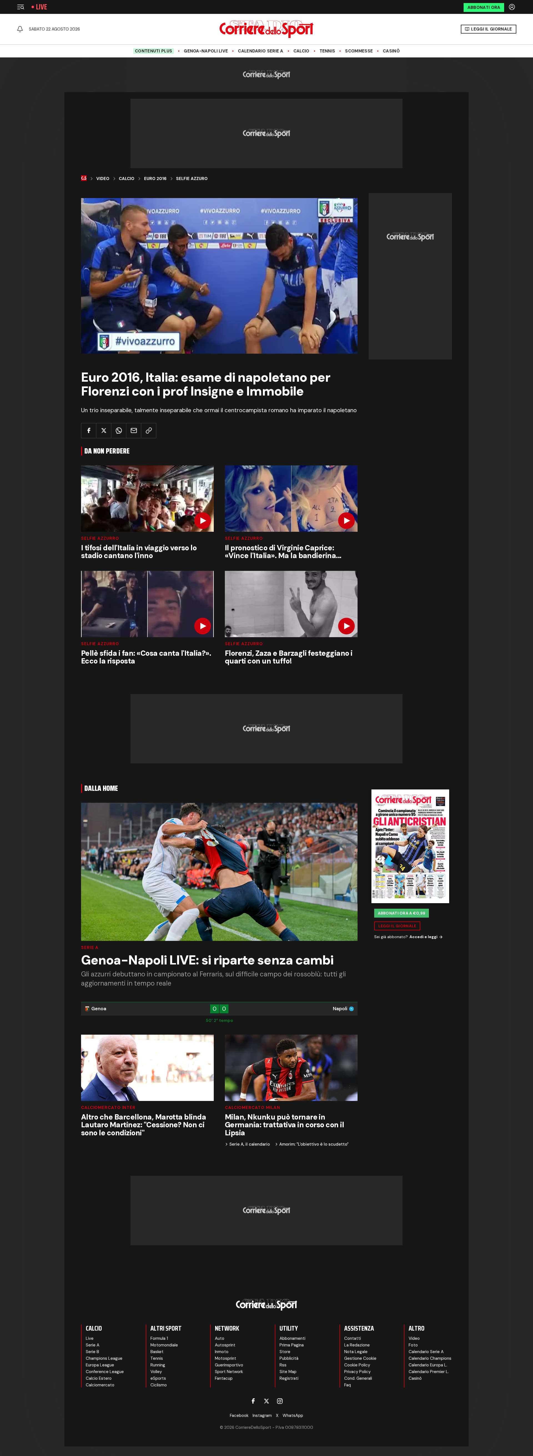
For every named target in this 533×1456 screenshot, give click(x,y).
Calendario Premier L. (429, 1371)
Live (41, 7)
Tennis (327, 51)
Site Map (288, 1371)
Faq (347, 1385)
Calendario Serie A (260, 51)
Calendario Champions (430, 1358)
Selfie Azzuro (192, 178)
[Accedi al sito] (512, 7)
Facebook (239, 1415)
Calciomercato (100, 1385)
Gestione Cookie (360, 1358)
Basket (157, 1351)
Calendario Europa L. (428, 1365)
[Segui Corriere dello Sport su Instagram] (279, 1401)
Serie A (90, 948)
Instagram (262, 1415)
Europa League (100, 1365)
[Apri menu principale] (20, 7)
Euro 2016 (155, 178)
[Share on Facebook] (88, 430)
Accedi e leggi (423, 937)
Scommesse (359, 51)
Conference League (105, 1371)
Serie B (92, 1351)
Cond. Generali (358, 1378)
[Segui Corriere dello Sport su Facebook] (253, 1401)
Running (157, 1365)
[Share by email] (133, 430)
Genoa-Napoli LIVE (206, 51)
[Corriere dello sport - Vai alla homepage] (266, 29)
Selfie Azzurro (100, 538)
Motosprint (225, 1358)
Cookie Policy (357, 1365)
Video (102, 178)
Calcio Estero (99, 1378)
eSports (158, 1378)
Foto (413, 1345)
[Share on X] (103, 430)
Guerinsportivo (229, 1365)
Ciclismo (158, 1385)
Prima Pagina (292, 1345)
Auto (219, 1338)
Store (285, 1351)
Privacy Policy (357, 1371)
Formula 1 (159, 1338)
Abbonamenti (292, 1338)
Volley (156, 1371)
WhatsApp (293, 1415)
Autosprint (225, 1345)
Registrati (289, 1378)
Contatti (352, 1338)
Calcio (301, 51)
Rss (283, 1365)
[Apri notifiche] (20, 29)
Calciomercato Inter (108, 1108)
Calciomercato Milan (252, 1108)
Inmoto (221, 1351)
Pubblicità (289, 1358)
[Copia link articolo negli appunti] (148, 430)
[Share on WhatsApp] (118, 430)
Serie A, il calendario (249, 1144)
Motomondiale (164, 1345)
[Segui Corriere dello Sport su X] (266, 1401)
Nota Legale (356, 1351)
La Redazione (357, 1345)
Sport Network (229, 1371)
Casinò (391, 51)
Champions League (104, 1358)
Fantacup (224, 1378)
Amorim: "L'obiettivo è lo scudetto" (313, 1144)
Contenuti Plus (153, 51)
